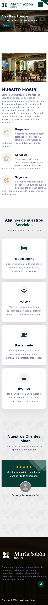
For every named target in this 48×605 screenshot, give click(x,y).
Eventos (24, 388)
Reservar (11, 28)
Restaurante (24, 345)
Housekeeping (24, 258)
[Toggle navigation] (40, 4)
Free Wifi (24, 302)
